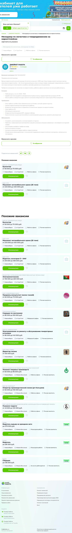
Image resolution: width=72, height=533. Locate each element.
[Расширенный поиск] (64, 28)
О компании (5, 490)
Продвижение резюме (44, 495)
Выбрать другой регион (20, 28)
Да (7, 28)
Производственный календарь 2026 (47, 498)
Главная (4, 33)
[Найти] (68, 28)
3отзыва (23, 67)
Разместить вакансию (8, 498)
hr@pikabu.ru (5, 529)
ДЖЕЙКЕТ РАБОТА (14, 33)
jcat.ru (11, 71)
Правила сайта (6, 502)
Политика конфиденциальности (46, 529)
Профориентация (42, 493)
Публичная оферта (42, 530)
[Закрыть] (28, 23)
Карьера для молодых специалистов (48, 500)
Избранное (67, 23)
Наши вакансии (6, 493)
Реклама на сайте (7, 495)
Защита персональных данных (11, 500)
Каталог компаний (42, 502)
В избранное (37, 59)
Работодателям (65, 20)
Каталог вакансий (42, 490)
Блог (38, 505)
